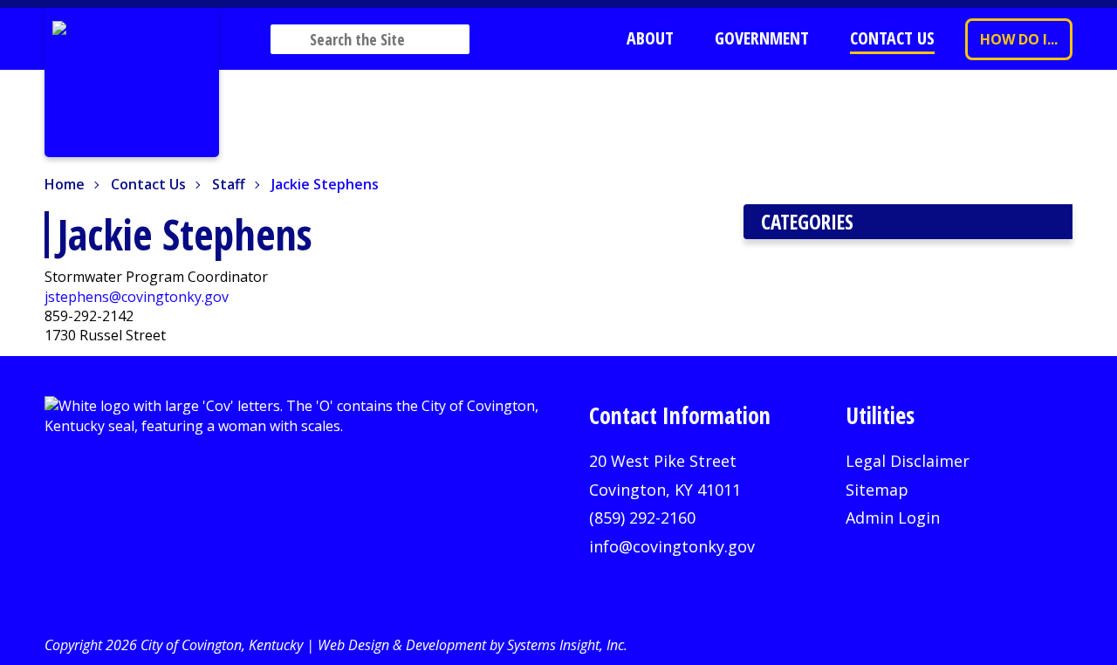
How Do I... (1019, 39)
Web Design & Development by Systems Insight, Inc (471, 645)
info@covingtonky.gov (672, 546)
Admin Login (893, 517)
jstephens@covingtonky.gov (137, 296)
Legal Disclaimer (908, 460)
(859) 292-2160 (642, 517)
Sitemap (877, 489)
